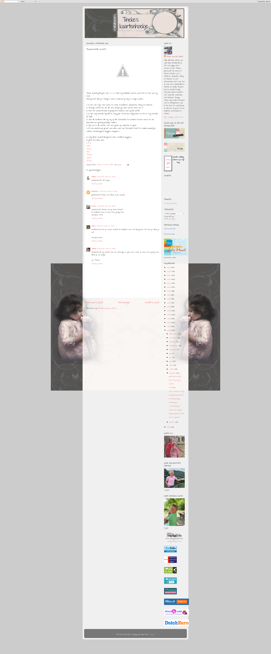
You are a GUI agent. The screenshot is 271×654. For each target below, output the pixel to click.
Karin (88, 145)
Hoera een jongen (175, 410)
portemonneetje (175, 376)
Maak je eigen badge (169, 234)
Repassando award (176, 413)
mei (171, 361)
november (173, 338)
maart (172, 369)
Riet (88, 151)
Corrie (88, 143)
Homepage (124, 302)
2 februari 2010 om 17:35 (106, 206)
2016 (169, 306)
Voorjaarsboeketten (176, 395)
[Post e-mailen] (128, 164)
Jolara (93, 176)
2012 (169, 322)
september (173, 345)
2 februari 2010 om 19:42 (105, 226)
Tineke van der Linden (174, 56)
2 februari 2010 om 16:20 (108, 191)
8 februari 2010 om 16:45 (106, 248)
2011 (169, 326)
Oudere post (152, 302)
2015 (169, 310)
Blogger (152, 634)
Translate (171, 219)
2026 (169, 267)
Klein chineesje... (175, 380)
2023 (169, 279)
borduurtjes (173, 402)
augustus (173, 349)
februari (172, 373)
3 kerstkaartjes (174, 398)
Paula (88, 148)
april (171, 365)
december (173, 334)
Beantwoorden (97, 183)
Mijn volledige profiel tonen (174, 117)
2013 (169, 318)
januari (172, 422)
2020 (169, 291)
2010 (169, 330)
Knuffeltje (172, 387)
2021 (169, 287)
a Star (171, 384)
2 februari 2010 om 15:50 (105, 176)
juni (171, 357)
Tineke (89, 154)
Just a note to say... (177, 391)
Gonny (89, 160)
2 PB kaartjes (174, 406)
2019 (169, 295)
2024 (169, 275)
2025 (169, 271)
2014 (169, 314)
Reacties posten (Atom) (107, 308)
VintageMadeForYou (174, 541)
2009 (169, 427)
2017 (169, 303)
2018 (169, 299)
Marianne (94, 191)
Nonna (112, 93)
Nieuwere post (94, 302)
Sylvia (88, 157)
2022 (169, 283)
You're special (174, 417)
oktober (172, 341)
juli (170, 353)
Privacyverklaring (170, 203)
